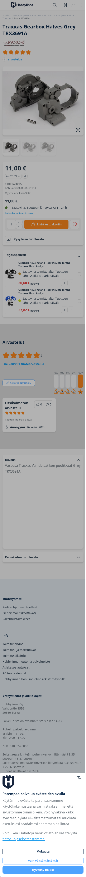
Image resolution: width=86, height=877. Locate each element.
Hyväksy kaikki (43, 870)
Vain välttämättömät (43, 861)
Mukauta (43, 851)
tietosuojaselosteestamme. (24, 839)
